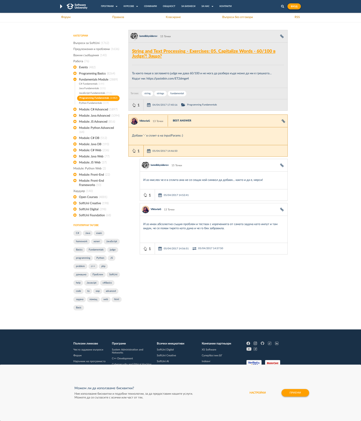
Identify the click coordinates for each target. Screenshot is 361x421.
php (103, 266)
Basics (79, 250)
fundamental (177, 93)
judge (113, 250)
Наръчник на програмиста (89, 361)
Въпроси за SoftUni (91, 43)
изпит (97, 241)
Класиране (173, 17)
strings (160, 93)
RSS (297, 17)
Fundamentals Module (98, 79)
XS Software (209, 349)
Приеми (295, 392)
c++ (93, 266)
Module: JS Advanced (97, 121)
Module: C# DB (93, 138)
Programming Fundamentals (98, 98)
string (147, 93)
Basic (78, 307)
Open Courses (93, 197)
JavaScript (111, 241)
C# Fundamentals (91, 84)
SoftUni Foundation (95, 215)
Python (100, 258)
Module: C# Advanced (98, 109)
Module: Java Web (94, 156)
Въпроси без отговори (237, 17)
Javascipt (91, 283)
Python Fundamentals (94, 103)
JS (111, 258)
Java (87, 233)
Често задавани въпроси (88, 349)
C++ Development (122, 358)
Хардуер (83, 191)
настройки (258, 392)
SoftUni (113, 274)
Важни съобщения (90, 55)
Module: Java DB (94, 144)
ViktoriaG (144, 121)
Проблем (98, 274)
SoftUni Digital (92, 209)
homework (81, 241)
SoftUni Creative (94, 203)
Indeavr (206, 361)
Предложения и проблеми (96, 49)
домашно (81, 274)
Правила (118, 17)
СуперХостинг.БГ (212, 355)
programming (83, 258)
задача (79, 299)
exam (99, 233)
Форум (66, 17)
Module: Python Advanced (96, 130)
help (78, 283)
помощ (93, 299)
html (116, 299)
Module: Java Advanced (99, 115)
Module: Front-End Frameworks (91, 182)
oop (98, 291)
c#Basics (107, 283)
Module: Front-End (94, 174)
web (105, 299)
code (78, 291)
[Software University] (77, 6)
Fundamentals (96, 250)
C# (77, 233)
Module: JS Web (93, 162)
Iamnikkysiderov (148, 36)
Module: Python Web (89, 168)
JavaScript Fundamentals (95, 93)
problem (80, 266)
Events (87, 67)
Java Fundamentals (92, 88)
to (88, 291)
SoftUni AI (163, 361)
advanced (111, 291)
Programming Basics (97, 73)
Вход (294, 6)
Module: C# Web (94, 150)
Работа (81, 61)
